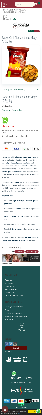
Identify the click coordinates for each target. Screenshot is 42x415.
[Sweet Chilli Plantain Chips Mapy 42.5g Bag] (21, 64)
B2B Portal (9, 319)
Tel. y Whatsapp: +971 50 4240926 (14, 11)
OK (34, 412)
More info (20, 413)
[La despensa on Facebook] (7, 344)
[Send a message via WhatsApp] (38, 411)
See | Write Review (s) (15, 89)
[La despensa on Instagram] (15, 344)
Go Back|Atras (7, 263)
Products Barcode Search (14, 296)
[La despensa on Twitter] (11, 344)
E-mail (4, 133)
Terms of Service (11, 289)
